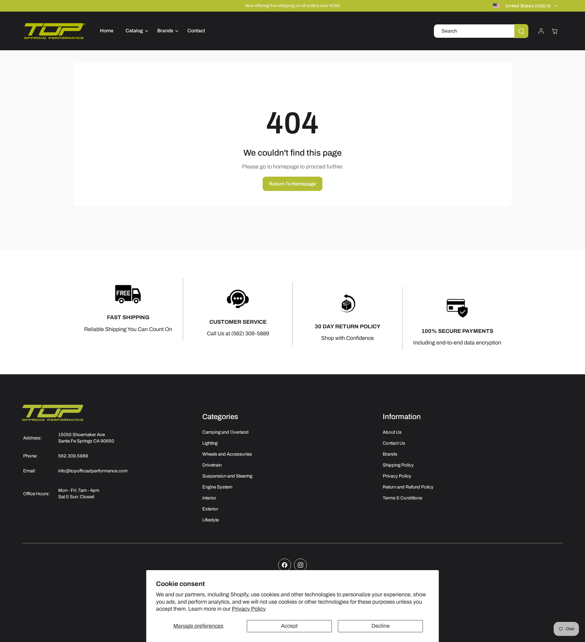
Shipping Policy (398, 465)
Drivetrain (212, 465)
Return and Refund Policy (408, 487)
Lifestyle (210, 519)
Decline (380, 626)
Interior (209, 498)
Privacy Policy (249, 609)
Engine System (217, 487)
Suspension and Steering (227, 476)
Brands (390, 454)
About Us (392, 432)
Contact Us (394, 443)
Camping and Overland (225, 432)
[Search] (521, 31)
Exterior (210, 508)
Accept (289, 626)
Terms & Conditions (402, 498)
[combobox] (481, 31)
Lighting (210, 443)
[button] (135, 31)
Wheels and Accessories (227, 454)
